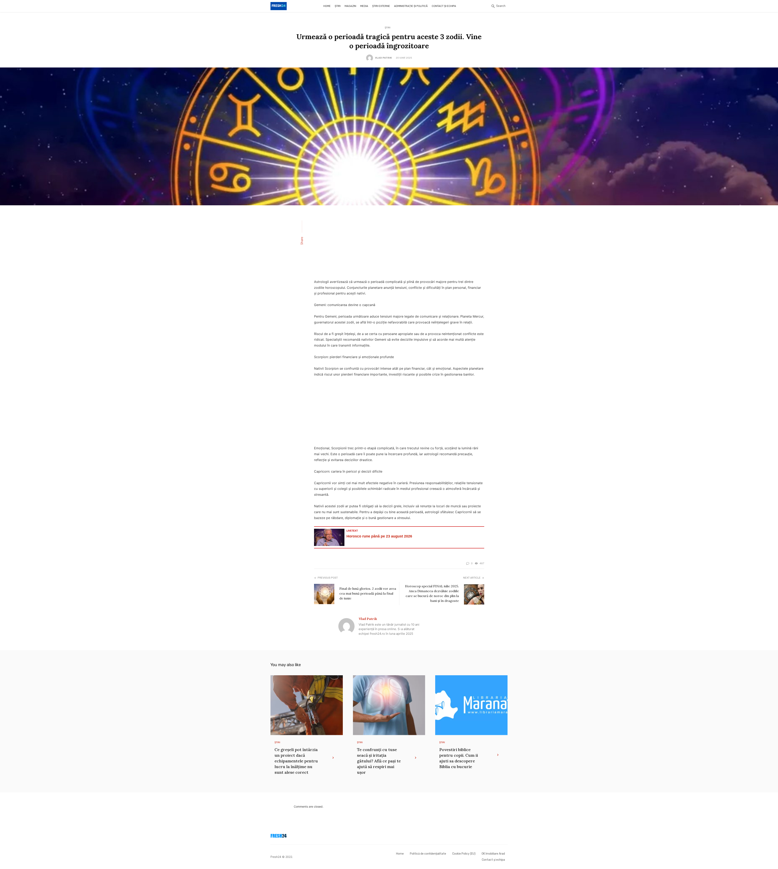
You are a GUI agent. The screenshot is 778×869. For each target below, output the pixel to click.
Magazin (350, 5)
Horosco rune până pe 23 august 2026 (379, 536)
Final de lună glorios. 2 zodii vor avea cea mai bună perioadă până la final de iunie (367, 593)
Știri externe (381, 5)
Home (327, 5)
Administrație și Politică (411, 5)
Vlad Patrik (383, 57)
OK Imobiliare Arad (493, 853)
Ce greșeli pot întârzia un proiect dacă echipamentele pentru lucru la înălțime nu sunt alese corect (296, 761)
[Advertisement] (399, 244)
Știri (338, 5)
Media (364, 5)
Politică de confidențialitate (428, 853)
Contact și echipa (444, 5)
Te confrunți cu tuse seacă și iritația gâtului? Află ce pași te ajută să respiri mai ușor (379, 761)
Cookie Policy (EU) (464, 853)
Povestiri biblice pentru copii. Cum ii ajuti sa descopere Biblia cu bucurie (458, 758)
